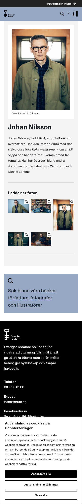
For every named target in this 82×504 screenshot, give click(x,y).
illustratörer (29, 305)
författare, (18, 298)
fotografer (41, 298)
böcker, (48, 290)
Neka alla (41, 495)
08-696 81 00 (14, 387)
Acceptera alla (41, 474)
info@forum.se (15, 402)
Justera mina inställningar (41, 485)
